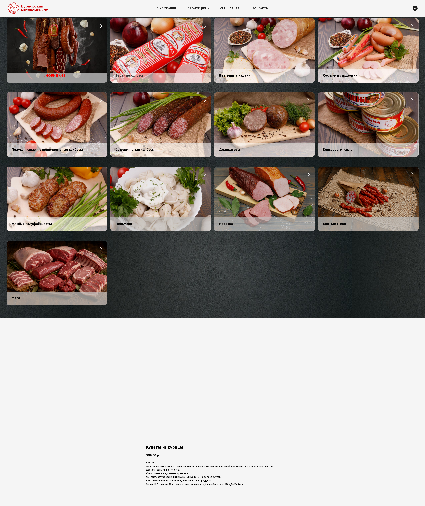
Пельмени (123, 224)
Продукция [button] (197, 8)
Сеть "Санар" (230, 8)
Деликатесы (229, 149)
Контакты (260, 8)
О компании (166, 8)
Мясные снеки (334, 224)
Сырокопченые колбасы (135, 149)
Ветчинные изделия (235, 75)
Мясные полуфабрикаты (32, 224)
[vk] (415, 8)
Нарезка (226, 224)
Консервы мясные (337, 149)
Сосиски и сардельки (340, 75)
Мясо (16, 298)
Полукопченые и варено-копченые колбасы (47, 149)
